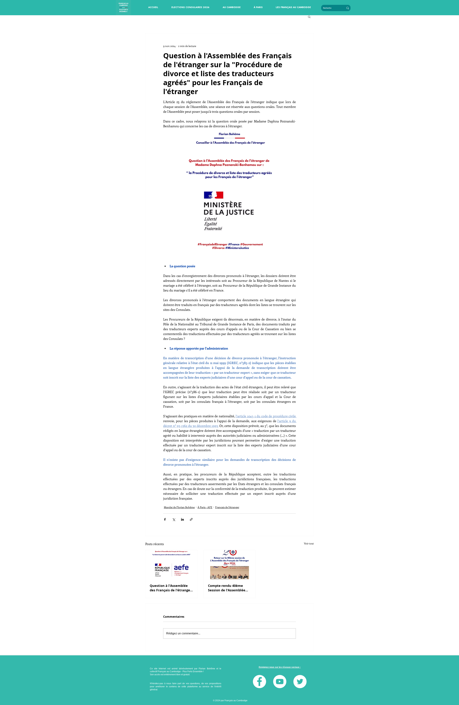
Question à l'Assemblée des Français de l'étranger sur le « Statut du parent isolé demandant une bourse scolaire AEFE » (170, 587)
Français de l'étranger (227, 507)
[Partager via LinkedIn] (182, 519)
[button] (190, 7)
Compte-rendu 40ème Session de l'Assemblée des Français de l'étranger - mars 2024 (229, 587)
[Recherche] (348, 8)
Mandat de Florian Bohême (179, 507)
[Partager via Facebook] (165, 519)
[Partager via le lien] (191, 519)
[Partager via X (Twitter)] (173, 519)
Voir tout (309, 543)
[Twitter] (300, 681)
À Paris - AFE (205, 507)
